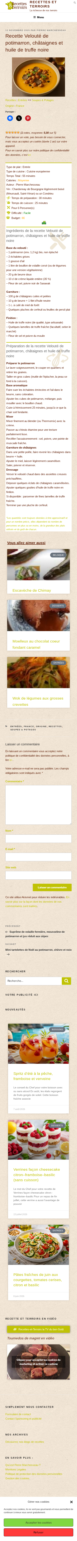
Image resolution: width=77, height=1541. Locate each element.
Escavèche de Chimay (32, 590)
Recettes (10, 100)
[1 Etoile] (6, 132)
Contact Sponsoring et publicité (23, 1418)
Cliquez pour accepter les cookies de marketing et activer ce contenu (39, 1361)
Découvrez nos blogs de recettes (24, 1441)
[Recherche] (66, 981)
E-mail (10, 849)
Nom (9, 830)
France (20, 105)
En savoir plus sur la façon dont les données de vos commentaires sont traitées (37, 902)
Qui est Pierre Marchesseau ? (22, 1464)
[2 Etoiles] (9, 132)
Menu (40, 17)
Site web (10, 867)
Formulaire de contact (18, 1414)
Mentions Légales (15, 1469)
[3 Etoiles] (12, 132)
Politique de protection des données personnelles (33, 1473)
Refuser (38, 1532)
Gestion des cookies (17, 1478)
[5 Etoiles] (18, 132)
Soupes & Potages (43, 100)
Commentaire (14, 781)
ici (29, 154)
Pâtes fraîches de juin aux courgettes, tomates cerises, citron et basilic (37, 1280)
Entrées (22, 100)
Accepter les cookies (38, 1522)
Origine (9, 105)
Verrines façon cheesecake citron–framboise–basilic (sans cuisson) (36, 1174)
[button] (71, 1502)
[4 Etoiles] (15, 132)
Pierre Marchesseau (51, 30)
